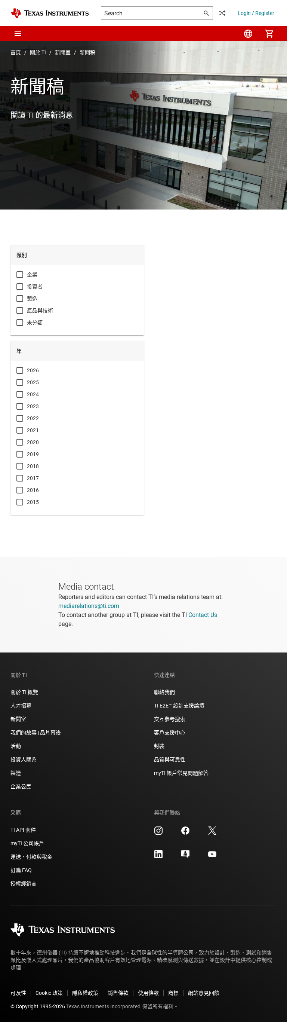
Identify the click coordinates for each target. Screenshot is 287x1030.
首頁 (15, 52)
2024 (33, 394)
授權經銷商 (23, 884)
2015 (33, 502)
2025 (33, 382)
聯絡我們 (164, 692)
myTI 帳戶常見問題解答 (181, 773)
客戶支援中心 (169, 733)
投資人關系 (23, 759)
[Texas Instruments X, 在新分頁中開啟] (212, 833)
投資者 (35, 287)
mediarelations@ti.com (88, 605)
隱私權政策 (85, 993)
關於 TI (38, 52)
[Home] (49, 13)
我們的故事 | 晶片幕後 (35, 733)
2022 (33, 418)
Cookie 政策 (49, 993)
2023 (33, 406)
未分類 (35, 322)
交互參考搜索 (169, 719)
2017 (33, 478)
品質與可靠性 (169, 759)
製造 (32, 299)
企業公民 (20, 786)
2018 (33, 466)
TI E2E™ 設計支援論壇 (179, 706)
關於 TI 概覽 (24, 692)
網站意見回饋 (203, 993)
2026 (33, 370)
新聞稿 (87, 52)
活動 (15, 746)
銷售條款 (118, 993)
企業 (32, 275)
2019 (33, 454)
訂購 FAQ (21, 870)
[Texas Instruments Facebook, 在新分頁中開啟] (185, 833)
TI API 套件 (23, 830)
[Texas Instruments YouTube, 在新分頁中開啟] (212, 857)
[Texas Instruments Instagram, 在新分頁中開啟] (158, 833)
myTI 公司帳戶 (27, 843)
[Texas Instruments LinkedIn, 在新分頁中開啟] (158, 857)
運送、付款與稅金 (31, 857)
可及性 (18, 993)
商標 (173, 993)
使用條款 (148, 993)
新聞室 (63, 52)
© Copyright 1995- (37, 1006)
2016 (33, 490)
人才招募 (20, 706)
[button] (17, 33)
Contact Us (202, 614)
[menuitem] (248, 33)
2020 (33, 442)
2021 (33, 430)
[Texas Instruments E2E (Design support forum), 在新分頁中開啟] (185, 857)
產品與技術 (40, 311)
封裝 (159, 746)
